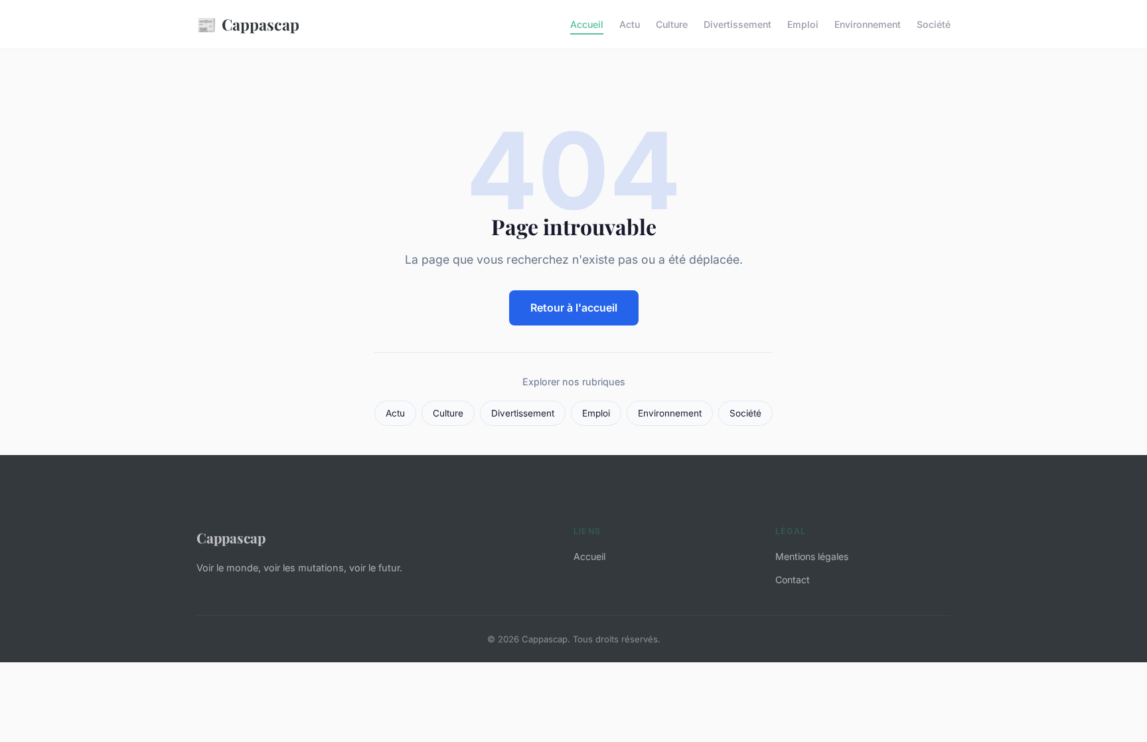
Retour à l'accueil (573, 307)
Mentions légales (811, 556)
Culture (672, 24)
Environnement (867, 24)
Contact (792, 579)
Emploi (802, 24)
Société (934, 24)
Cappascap (247, 24)
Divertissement (737, 24)
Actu (629, 24)
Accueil (586, 24)
